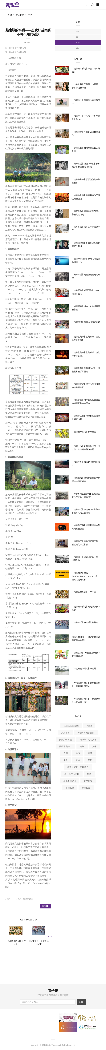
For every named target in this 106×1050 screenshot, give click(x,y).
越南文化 (70, 788)
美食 (78, 31)
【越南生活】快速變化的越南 (85, 622)
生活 (30, 15)
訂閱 (81, 1002)
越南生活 (86, 788)
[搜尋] (87, 4)
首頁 (10, 15)
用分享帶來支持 (71, 774)
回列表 (45, 906)
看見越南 (19, 15)
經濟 (78, 48)
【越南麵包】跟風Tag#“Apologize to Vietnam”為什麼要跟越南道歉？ (86, 576)
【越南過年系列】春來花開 (84, 432)
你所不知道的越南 (86, 733)
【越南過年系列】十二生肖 (84, 592)
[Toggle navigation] (98, 4)
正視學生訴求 (69, 781)
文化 (94, 746)
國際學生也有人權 (88, 739)
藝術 (78, 760)
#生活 (7, 899)
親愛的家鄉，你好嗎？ (77, 767)
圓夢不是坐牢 (65, 746)
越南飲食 (88, 781)
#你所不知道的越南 (24, 899)
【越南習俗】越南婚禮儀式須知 (86, 322)
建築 (82, 746)
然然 (90, 760)
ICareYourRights (71, 726)
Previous (6, 936)
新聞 (65, 753)
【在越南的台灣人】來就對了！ (86, 668)
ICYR (89, 726)
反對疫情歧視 (65, 739)
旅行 (78, 37)
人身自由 (65, 733)
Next (49, 936)
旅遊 (89, 774)
